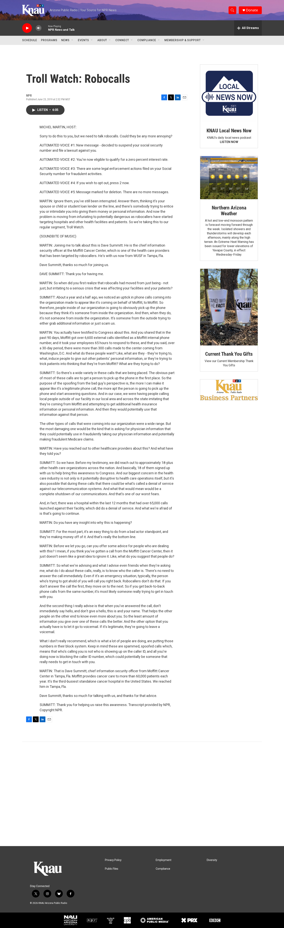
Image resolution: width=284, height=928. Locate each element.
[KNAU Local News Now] (229, 93)
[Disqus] (142, 794)
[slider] (44, 28)
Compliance (146, 40)
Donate (252, 10)
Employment (163, 860)
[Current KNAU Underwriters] (229, 389)
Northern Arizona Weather (229, 210)
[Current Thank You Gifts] (229, 307)
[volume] (38, 28)
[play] (27, 28)
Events (83, 40)
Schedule (29, 40)
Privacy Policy (113, 860)
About (102, 40)
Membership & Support (182, 40)
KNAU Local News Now (229, 131)
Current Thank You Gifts (229, 354)
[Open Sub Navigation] (72, 40)
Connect (122, 40)
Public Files (111, 868)
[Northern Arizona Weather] (229, 177)
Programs (49, 40)
